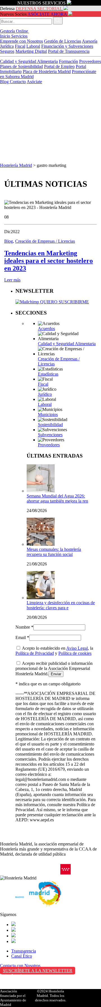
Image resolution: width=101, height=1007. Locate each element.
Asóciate (34, 81)
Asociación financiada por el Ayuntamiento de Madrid (13, 998)
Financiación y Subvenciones (67, 46)
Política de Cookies (17, 987)
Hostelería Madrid (16, 165)
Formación (68, 61)
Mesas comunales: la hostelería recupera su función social (54, 552)
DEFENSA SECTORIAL (39, 8)
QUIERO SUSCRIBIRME (64, 301)
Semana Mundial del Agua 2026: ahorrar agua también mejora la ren (57, 498)
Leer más (12, 280)
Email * (22, 637)
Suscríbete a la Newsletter (37, 970)
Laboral (33, 46)
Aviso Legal (77, 648)
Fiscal (20, 46)
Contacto (18, 81)
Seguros (7, 51)
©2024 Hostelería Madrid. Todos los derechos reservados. (50, 995)
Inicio (5, 36)
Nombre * (24, 627)
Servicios (19, 36)
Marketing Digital (31, 51)
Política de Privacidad (34, 653)
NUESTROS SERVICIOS (41, 3)
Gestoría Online (14, 31)
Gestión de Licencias (62, 41)
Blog (5, 81)
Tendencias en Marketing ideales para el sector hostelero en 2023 (48, 260)
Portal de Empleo (59, 66)
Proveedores (90, 61)
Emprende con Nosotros (21, 41)
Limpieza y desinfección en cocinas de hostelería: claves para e (61, 605)
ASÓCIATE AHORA (47, 14)
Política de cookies (74, 653)
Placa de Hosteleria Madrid (47, 71)
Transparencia (23, 951)
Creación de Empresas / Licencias (45, 241)
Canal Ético (21, 956)
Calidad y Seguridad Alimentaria (29, 61)
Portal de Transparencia (68, 51)
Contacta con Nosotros (20, 965)
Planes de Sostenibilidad (21, 66)
